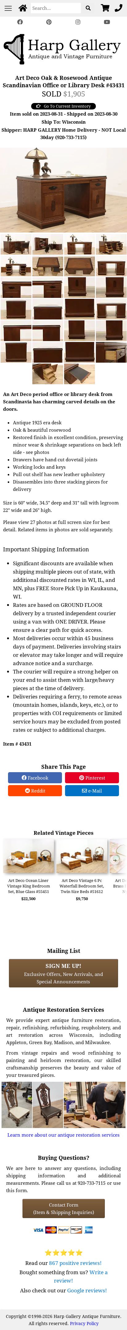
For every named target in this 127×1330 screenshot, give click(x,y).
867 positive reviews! (75, 1262)
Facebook (37, 778)
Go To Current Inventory (67, 106)
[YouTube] (106, 22)
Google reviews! (87, 1290)
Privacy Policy (84, 1323)
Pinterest (94, 778)
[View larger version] (63, 189)
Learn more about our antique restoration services (63, 1135)
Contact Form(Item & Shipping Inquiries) (63, 1208)
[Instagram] (77, 22)
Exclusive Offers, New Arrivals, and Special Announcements (63, 973)
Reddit (37, 791)
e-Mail (94, 791)
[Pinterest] (49, 22)
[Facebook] (20, 22)
